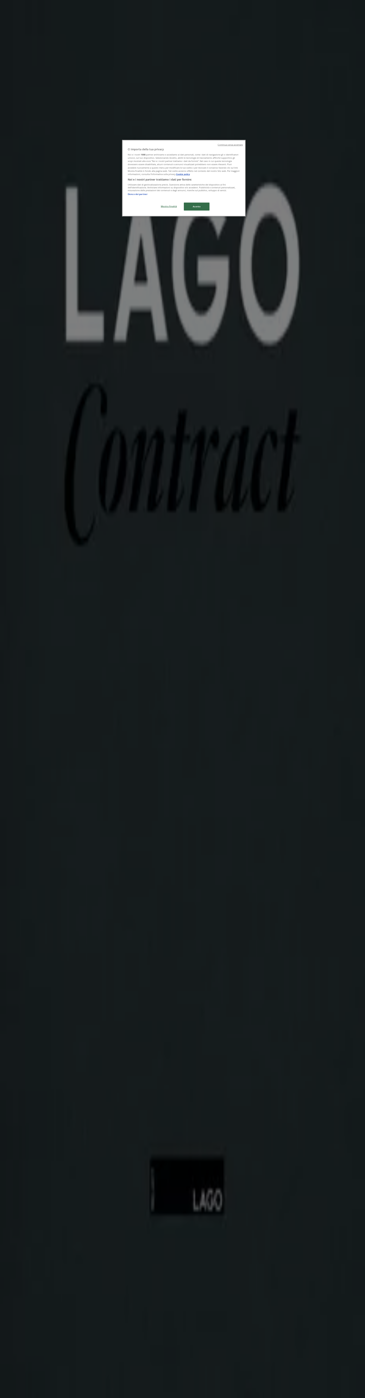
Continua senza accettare (230, 144)
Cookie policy (183, 174)
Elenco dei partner (138, 194)
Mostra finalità (169, 206)
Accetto (197, 206)
